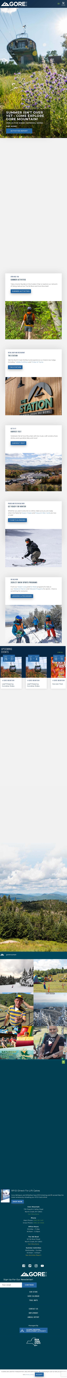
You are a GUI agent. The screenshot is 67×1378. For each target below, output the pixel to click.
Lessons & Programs (22, 596)
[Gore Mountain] (14, 4)
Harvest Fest (18, 443)
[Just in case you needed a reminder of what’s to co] (50, 1009)
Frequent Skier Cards (42, 513)
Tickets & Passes (17, 520)
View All (60, 652)
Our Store (33, 1292)
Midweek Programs (36, 589)
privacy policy (29, 1374)
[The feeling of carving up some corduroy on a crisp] (17, 976)
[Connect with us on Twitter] (30, 1265)
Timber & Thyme (37, 362)
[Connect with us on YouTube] (43, 1265)
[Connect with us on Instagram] (36, 1265)
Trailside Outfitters (21, 362)
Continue (29, 1285)
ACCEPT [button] (39, 1374)
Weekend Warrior (20, 589)
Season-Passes (27, 513)
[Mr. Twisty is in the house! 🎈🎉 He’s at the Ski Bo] (17, 1009)
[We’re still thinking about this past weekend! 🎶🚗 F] (50, 1042)
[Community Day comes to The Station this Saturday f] (17, 1042)
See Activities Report (33, 1255)
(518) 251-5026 (38, 1223)
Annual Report (33, 1317)
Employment (33, 1313)
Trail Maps (33, 1300)
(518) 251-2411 (38, 1220)
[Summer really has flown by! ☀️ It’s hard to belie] (50, 976)
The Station (15, 367)
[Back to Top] (63, 1062)
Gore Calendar (33, 1296)
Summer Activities (21, 291)
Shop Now (17, 1201)
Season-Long (22, 587)
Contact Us (33, 1309)
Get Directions (33, 1214)
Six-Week (33, 587)
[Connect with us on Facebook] (24, 1265)
